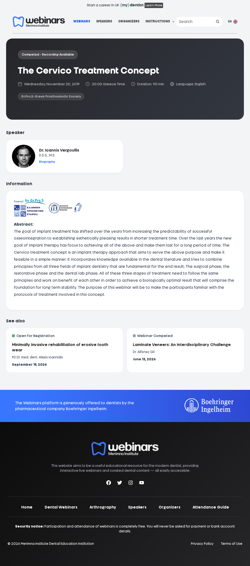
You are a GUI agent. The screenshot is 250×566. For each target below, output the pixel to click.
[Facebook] (108, 483)
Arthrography (103, 507)
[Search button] (218, 22)
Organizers (128, 21)
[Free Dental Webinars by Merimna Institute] (125, 444)
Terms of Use (231, 544)
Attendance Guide (211, 507)
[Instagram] (130, 483)
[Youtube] (141, 483)
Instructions (158, 21)
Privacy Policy (202, 544)
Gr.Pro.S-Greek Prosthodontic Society (51, 96)
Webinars (81, 21)
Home (26, 507)
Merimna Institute (34, 544)
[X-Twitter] (119, 483)
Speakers (104, 21)
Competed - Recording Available (48, 54)
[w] (38, 21)
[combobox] (194, 21)
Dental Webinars (61, 507)
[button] (233, 21)
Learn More (154, 5)
